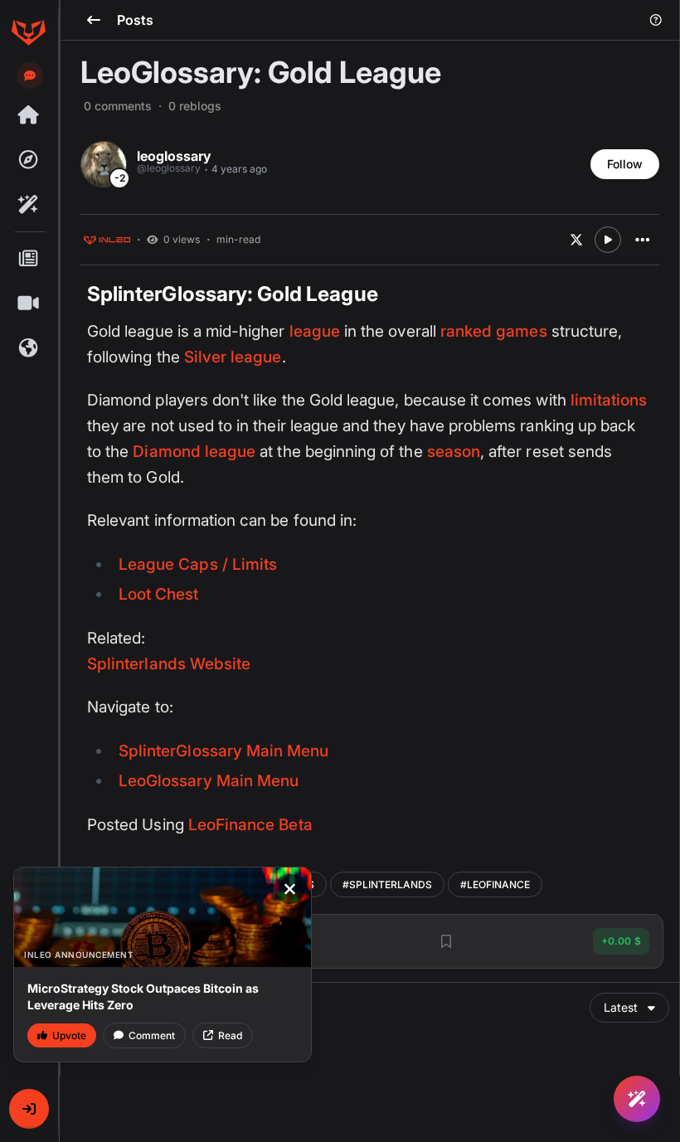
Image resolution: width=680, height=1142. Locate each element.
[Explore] (28, 160)
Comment (152, 1035)
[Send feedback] (30, 75)
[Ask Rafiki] (637, 1099)
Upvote (69, 1035)
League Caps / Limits (198, 564)
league (314, 331)
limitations (609, 400)
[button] (29, 1109)
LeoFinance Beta (250, 824)
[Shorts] (28, 303)
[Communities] (28, 348)
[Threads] (28, 115)
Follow (625, 164)
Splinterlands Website (168, 663)
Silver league (233, 357)
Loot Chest (159, 594)
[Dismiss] (289, 889)
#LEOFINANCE (495, 884)
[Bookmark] (446, 941)
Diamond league (194, 451)
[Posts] (28, 259)
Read (230, 1035)
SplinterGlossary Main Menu (223, 751)
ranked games (493, 331)
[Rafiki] (28, 205)
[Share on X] (576, 239)
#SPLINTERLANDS (387, 884)
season (453, 451)
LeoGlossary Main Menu (209, 780)
